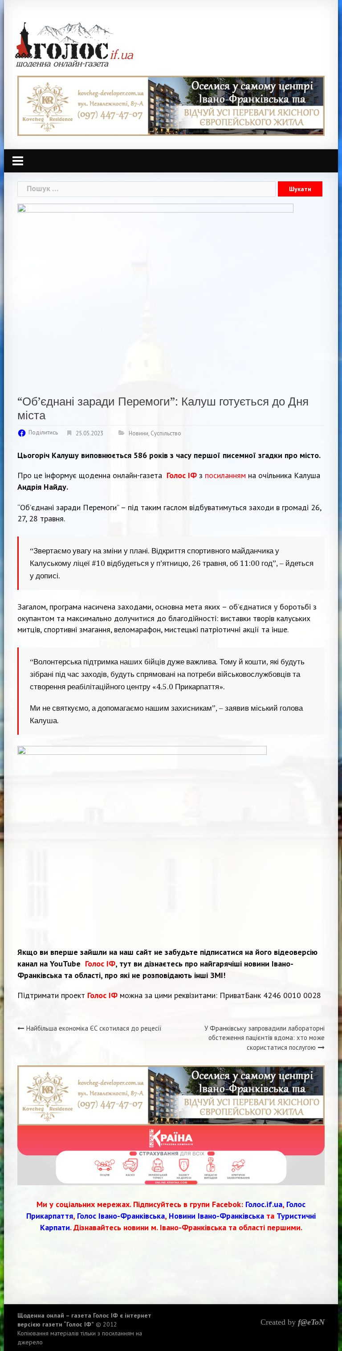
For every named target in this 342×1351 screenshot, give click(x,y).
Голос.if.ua (263, 1204)
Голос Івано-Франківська (121, 1216)
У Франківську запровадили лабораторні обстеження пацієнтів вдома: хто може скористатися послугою (264, 1038)
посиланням (225, 475)
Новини (138, 433)
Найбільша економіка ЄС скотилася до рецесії (94, 1028)
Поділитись (43, 432)
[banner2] (171, 1155)
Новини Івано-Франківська (216, 1216)
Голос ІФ (182, 475)
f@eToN (311, 1322)
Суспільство (166, 433)
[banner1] (171, 105)
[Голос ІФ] (74, 44)
